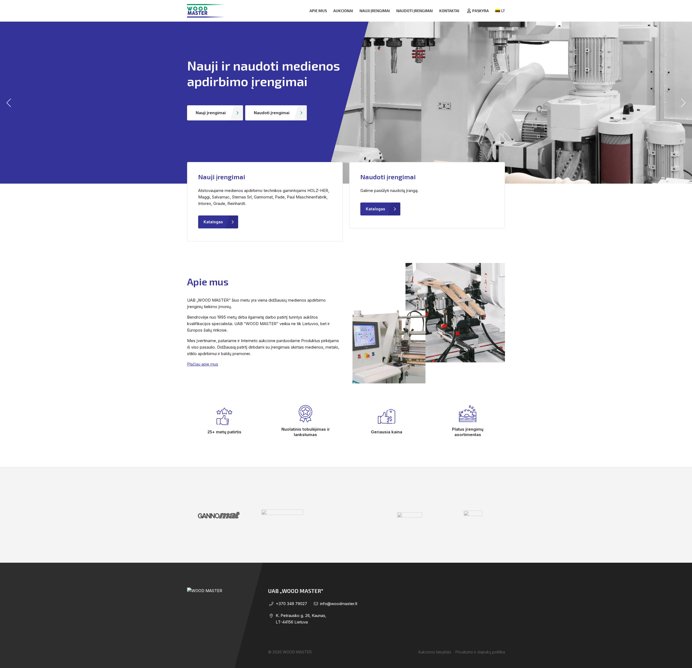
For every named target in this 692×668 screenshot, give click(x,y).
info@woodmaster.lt (338, 603)
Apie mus (318, 10)
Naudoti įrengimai (414, 10)
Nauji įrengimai (375, 10)
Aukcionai (343, 10)
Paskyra (480, 10)
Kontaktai (449, 10)
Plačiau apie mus (202, 364)
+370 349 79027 (291, 603)
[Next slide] (683, 102)
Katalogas (213, 222)
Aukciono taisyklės (434, 652)
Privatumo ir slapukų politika (480, 652)
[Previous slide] (8, 102)
